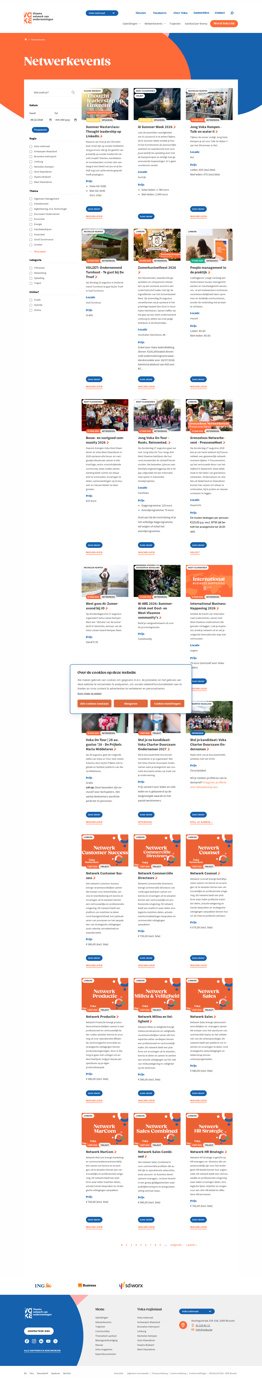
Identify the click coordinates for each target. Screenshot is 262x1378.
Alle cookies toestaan (94, 703)
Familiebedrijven (43, 229)
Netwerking (40, 272)
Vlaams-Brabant (43, 176)
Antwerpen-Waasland (45, 151)
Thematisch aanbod (106, 1335)
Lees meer (95, 209)
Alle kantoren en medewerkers (42, 1350)
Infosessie (39, 267)
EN (25, 1373)
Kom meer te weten (90, 693)
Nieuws (141, 13)
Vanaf (32, 113)
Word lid (67, 1373)
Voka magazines (103, 1349)
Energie (38, 224)
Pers (32, 1373)
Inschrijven (94, 216)
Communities (102, 1331)
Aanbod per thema (196, 23)
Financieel (39, 234)
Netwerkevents (153, 23)
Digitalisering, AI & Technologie (50, 208)
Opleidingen (130, 23)
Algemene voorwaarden (138, 1373)
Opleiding (39, 278)
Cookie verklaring (178, 1373)
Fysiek (37, 299)
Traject (38, 283)
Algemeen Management (47, 198)
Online (38, 310)
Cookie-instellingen (167, 703)
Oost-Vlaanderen (43, 171)
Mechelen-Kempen (44, 166)
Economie (39, 219)
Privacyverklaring (160, 1373)
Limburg (38, 161)
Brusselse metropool (45, 156)
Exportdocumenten (105, 1354)
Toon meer (40, 251)
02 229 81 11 (203, 1325)
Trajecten (175, 23)
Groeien (38, 244)
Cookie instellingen (198, 1373)
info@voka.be (204, 1329)
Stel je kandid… (201, 822)
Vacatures (159, 13)
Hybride (38, 304)
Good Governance (44, 239)
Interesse (145, 822)
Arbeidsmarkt (41, 203)
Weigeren (130, 703)
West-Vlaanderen (43, 182)
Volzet (195, 552)
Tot (56, 113)
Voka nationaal (42, 146)
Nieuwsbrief (42, 1373)
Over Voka (180, 13)
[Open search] (234, 13)
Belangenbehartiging (106, 1340)
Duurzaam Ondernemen (47, 214)
